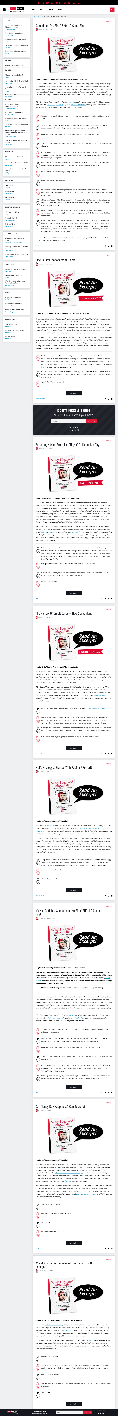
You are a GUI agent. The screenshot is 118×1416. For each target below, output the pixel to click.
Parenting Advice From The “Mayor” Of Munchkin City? (68, 444)
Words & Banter (11, 319)
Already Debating (9, 191)
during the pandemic (55, 105)
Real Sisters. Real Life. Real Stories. (14, 330)
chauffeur (67, 1330)
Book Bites (40, 16)
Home (35, 16)
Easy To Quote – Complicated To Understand (16, 45)
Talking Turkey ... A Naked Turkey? (14, 275)
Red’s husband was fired (53, 1325)
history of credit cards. (97, 708)
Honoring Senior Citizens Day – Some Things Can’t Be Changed (14, 26)
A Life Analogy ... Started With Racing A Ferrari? (63, 767)
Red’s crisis (51, 825)
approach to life (39, 895)
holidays (7, 173)
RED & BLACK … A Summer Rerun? (14, 33)
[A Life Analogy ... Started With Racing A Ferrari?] (74, 796)
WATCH (42, 9)
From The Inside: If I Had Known (13, 303)
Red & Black (8, 326)
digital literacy (9, 250)
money (37, 1248)
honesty (53, 532)
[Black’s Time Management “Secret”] (74, 289)
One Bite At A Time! (10, 224)
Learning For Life (11, 234)
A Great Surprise (9, 197)
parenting (37, 598)
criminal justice (9, 306)
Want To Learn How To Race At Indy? (14, 309)
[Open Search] (112, 10)
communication (9, 165)
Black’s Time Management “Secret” (56, 260)
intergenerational (9, 285)
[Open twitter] (72, 430)
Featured (8, 20)
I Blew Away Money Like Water (13, 212)
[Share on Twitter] (105, 246)
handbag (69, 1181)
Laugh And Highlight (10, 185)
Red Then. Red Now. (10, 336)
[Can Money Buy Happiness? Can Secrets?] (74, 1135)
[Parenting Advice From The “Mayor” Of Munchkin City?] (74, 474)
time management (40, 398)
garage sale (8, 271)
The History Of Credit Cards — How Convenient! (64, 613)
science (7, 53)
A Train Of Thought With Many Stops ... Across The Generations (15, 282)
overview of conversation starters (13, 243)
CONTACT (61, 9)
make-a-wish (8, 300)
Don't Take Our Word (12, 207)
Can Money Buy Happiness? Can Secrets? (60, 1106)
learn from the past (10, 29)
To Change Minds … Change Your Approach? (16, 254)
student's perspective (10, 312)
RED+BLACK (41, 29)
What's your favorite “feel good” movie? (15, 39)
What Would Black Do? (11, 218)
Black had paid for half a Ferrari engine (69, 1173)
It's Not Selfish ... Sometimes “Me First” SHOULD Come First (67, 912)
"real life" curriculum (10, 136)
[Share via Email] (111, 246)
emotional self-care (78, 105)
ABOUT (51, 9)
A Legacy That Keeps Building (13, 297)
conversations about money (86, 1194)
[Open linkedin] (75, 430)
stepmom (88, 1340)
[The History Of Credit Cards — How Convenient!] (74, 642)
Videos (7, 292)
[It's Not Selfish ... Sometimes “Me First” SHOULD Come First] (74, 943)
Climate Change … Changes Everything (15, 51)
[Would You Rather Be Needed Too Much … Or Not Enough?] (74, 1296)
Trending (8, 61)
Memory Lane (9, 264)
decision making (9, 193)
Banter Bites (9, 152)
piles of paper (8, 144)
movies (6, 41)
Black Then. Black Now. (11, 324)
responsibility (76, 532)
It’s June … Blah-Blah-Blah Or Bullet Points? (16, 163)
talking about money (10, 220)
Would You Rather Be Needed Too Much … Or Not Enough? (64, 1265)
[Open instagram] (78, 430)
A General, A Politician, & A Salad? (14, 66)
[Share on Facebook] (102, 246)
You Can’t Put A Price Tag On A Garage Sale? (16, 269)
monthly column (9, 35)
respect (44, 532)
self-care (71, 102)
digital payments (99, 695)
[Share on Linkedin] (108, 246)
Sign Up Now (91, 421)
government (8, 47)
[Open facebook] (69, 430)
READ (33, 9)
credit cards (38, 753)
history (7, 159)
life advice (8, 187)
